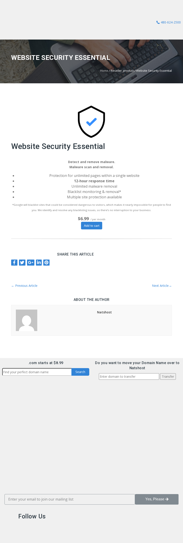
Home (104, 71)
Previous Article (24, 285)
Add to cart (91, 225)
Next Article (162, 285)
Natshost (104, 312)
